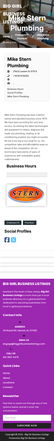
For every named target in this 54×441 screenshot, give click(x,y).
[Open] (49, 14)
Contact (8, 387)
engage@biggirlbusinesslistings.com (24, 343)
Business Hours (15, 89)
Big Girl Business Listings (14, 14)
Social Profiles (14, 92)
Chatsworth (22, 34)
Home (6, 36)
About (6, 378)
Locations (8, 382)
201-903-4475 (11, 357)
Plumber (22, 38)
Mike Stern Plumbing (18, 96)
